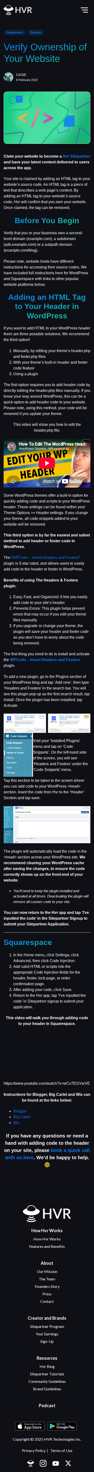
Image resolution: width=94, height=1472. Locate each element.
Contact (47, 1301)
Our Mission (47, 1271)
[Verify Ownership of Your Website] (47, 118)
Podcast (47, 1405)
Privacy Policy (34, 1450)
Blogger (20, 1111)
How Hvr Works (47, 1239)
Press (47, 1293)
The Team (47, 1279)
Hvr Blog (47, 1366)
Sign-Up (47, 1341)
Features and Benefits (47, 1246)
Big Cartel (21, 1117)
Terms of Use (61, 1450)
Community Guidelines (47, 1381)
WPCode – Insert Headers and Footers (45, 557)
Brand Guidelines (47, 1388)
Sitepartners (14, 32)
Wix (16, 1123)
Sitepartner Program (47, 1326)
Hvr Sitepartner (76, 156)
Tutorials (36, 32)
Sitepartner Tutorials (47, 1374)
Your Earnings (47, 1333)
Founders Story (47, 1286)
